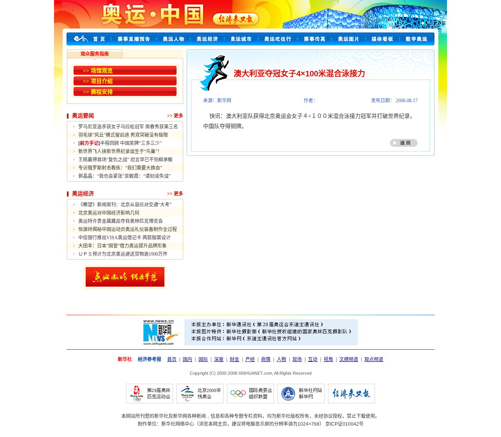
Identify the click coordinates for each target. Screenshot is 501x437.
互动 (312, 359)
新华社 (125, 359)
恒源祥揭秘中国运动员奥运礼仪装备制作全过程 (127, 229)
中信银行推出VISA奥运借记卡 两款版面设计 (124, 237)
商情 (265, 359)
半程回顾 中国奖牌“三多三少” (120, 143)
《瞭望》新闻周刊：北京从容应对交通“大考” (124, 205)
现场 (297, 359)
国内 (187, 359)
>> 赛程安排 (98, 92)
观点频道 (373, 359)
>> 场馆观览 (98, 71)
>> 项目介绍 (98, 81)
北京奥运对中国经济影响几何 (108, 213)
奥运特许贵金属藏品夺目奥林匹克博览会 (120, 221)
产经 (250, 359)
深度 (218, 359)
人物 (281, 359)
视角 (328, 359)
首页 (172, 359)
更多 (178, 116)
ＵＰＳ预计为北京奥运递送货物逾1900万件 (123, 254)
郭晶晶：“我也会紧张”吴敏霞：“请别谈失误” (124, 176)
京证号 (344, 424)
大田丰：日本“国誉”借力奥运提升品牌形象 (122, 246)
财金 (234, 359)
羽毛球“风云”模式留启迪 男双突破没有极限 (123, 135)
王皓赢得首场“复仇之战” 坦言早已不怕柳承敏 (125, 160)
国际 (203, 359)
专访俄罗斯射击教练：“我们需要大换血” (120, 168)
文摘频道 (348, 359)
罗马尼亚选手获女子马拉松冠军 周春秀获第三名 (128, 127)
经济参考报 (149, 359)
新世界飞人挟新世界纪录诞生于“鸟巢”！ (120, 151)
